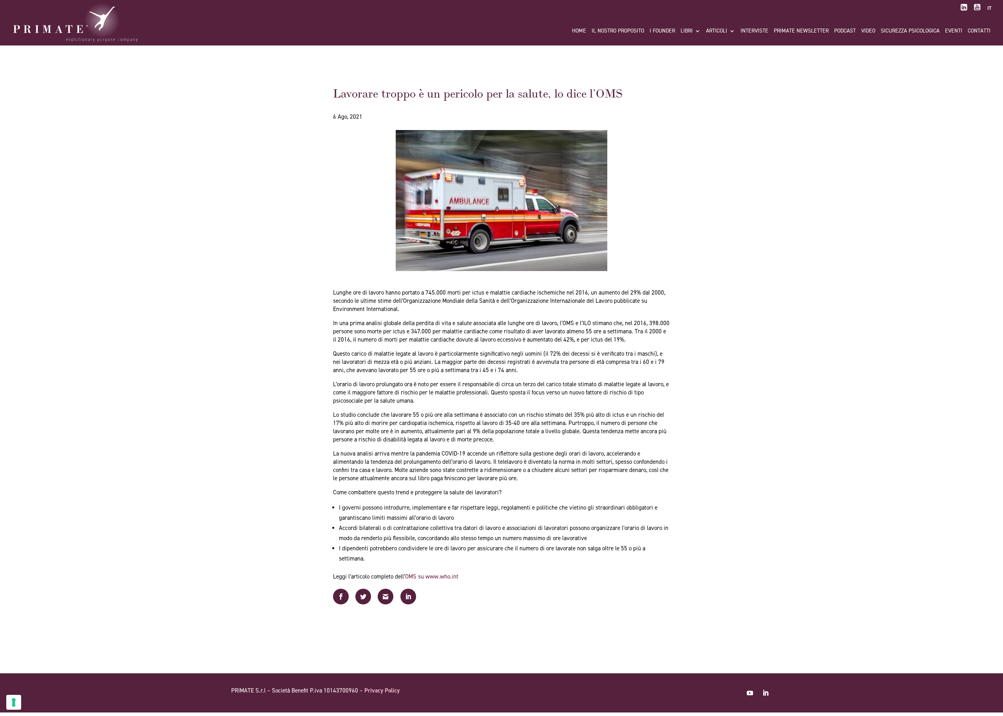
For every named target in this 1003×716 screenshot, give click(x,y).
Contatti (979, 31)
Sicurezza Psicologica (910, 31)
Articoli (716, 31)
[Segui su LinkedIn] (765, 693)
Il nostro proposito (618, 31)
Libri (687, 31)
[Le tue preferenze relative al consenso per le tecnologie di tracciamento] (13, 702)
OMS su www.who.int (431, 576)
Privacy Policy (382, 690)
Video (868, 31)
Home (579, 31)
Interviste (754, 31)
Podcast (845, 31)
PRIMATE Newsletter (801, 31)
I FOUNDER (662, 31)
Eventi (953, 31)
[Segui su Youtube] (750, 693)
